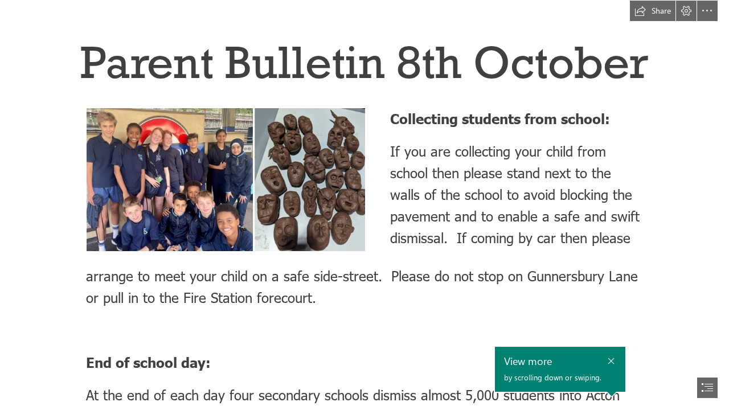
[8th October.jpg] (225, 179)
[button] (652, 11)
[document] (364, 205)
